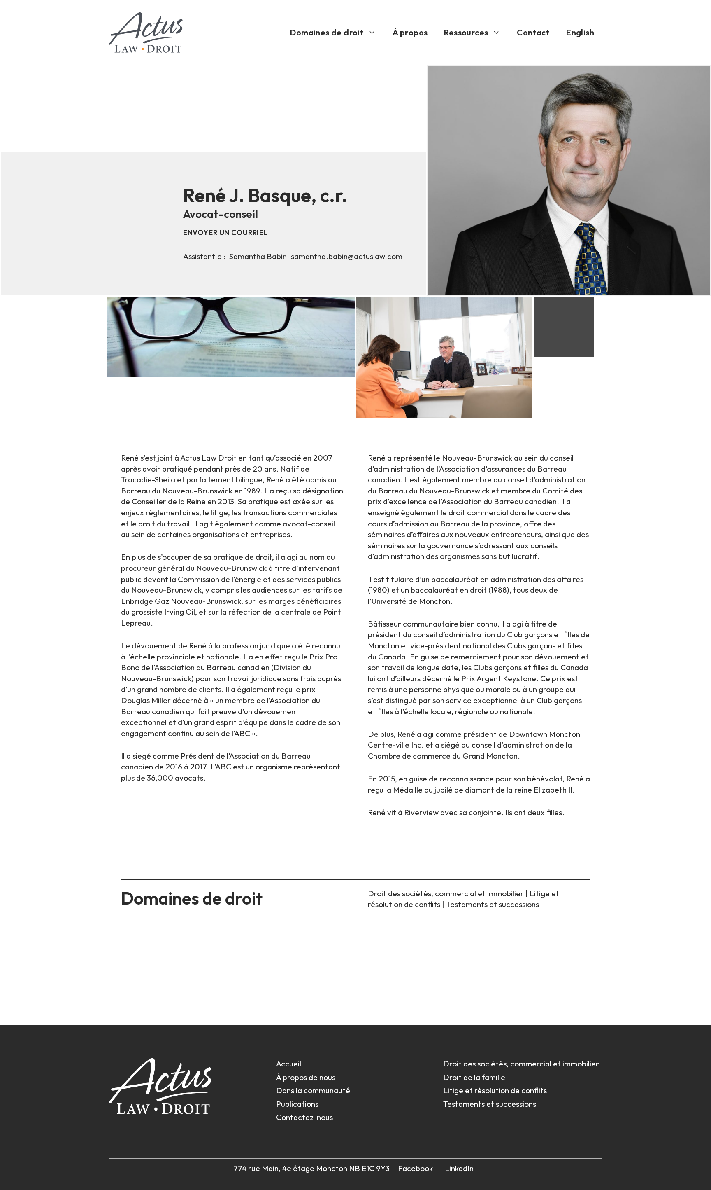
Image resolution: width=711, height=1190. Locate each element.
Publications (297, 1104)
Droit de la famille (474, 1077)
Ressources (466, 32)
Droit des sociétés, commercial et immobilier (446, 893)
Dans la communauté (313, 1090)
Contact (533, 32)
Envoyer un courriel (225, 232)
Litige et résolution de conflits (495, 1090)
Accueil (288, 1063)
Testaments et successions (492, 904)
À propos (410, 32)
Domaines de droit (327, 32)
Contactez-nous (304, 1117)
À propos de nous (305, 1077)
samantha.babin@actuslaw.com (346, 256)
